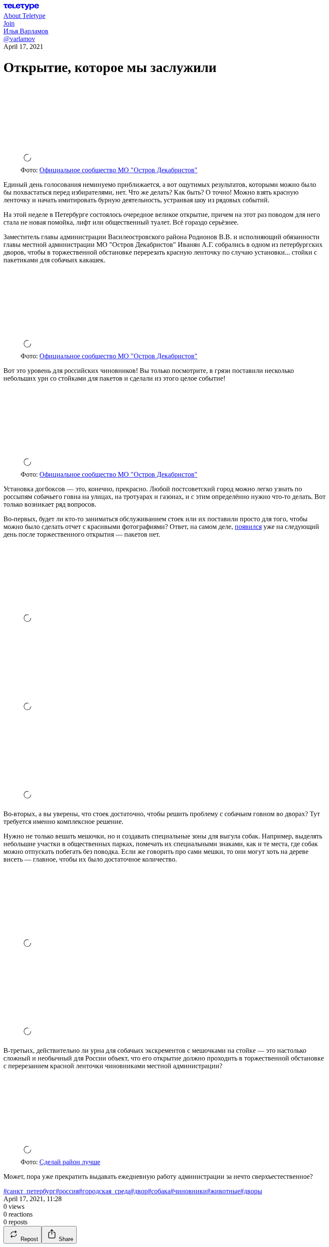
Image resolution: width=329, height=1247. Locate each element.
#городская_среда (105, 1191)
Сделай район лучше (69, 1162)
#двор (139, 1191)
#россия (67, 1191)
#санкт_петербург (29, 1191)
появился (248, 526)
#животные (223, 1191)
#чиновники (188, 1191)
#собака (159, 1191)
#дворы (251, 1191)
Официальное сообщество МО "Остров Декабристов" (118, 170)
